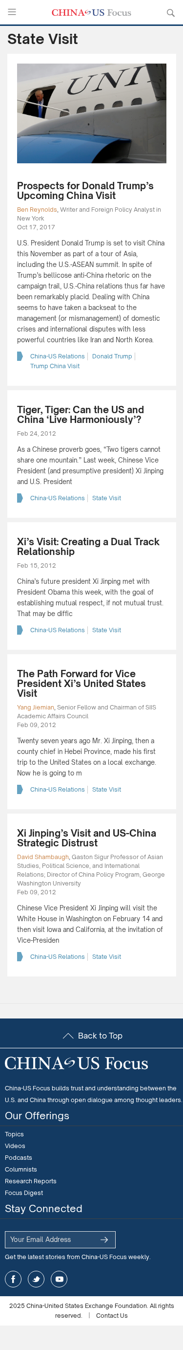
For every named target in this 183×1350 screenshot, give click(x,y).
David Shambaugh (43, 857)
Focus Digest (24, 1192)
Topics (14, 1134)
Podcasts (18, 1157)
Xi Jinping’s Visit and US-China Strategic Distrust (86, 838)
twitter (36, 1279)
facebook (13, 1279)
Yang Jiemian (35, 707)
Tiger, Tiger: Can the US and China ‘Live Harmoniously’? (80, 414)
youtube (59, 1279)
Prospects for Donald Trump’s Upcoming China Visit (85, 190)
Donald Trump (112, 356)
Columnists (21, 1169)
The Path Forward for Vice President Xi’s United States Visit (81, 683)
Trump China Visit (55, 366)
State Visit (106, 498)
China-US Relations (57, 356)
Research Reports (31, 1181)
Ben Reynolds (37, 209)
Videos (15, 1146)
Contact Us (112, 1315)
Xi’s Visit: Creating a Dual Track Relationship (88, 546)
